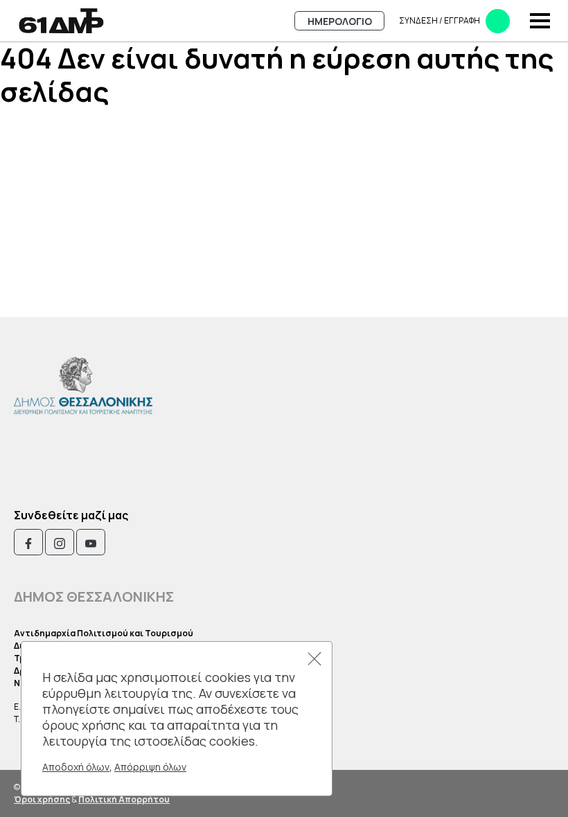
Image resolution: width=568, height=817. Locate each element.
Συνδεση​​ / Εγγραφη (439, 20)
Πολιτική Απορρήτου (124, 799)
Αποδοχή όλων (75, 766)
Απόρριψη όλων (150, 766)
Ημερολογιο (340, 21)
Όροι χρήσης (42, 799)
